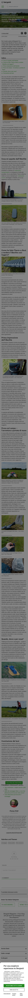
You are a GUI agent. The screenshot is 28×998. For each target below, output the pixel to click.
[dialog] (14, 980)
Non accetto (14, 990)
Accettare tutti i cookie (14, 985)
